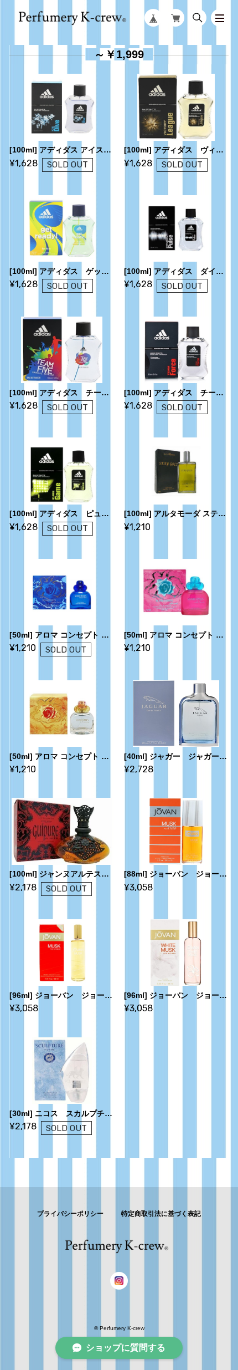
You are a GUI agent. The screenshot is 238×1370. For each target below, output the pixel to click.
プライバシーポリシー (70, 1214)
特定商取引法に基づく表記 (161, 1214)
